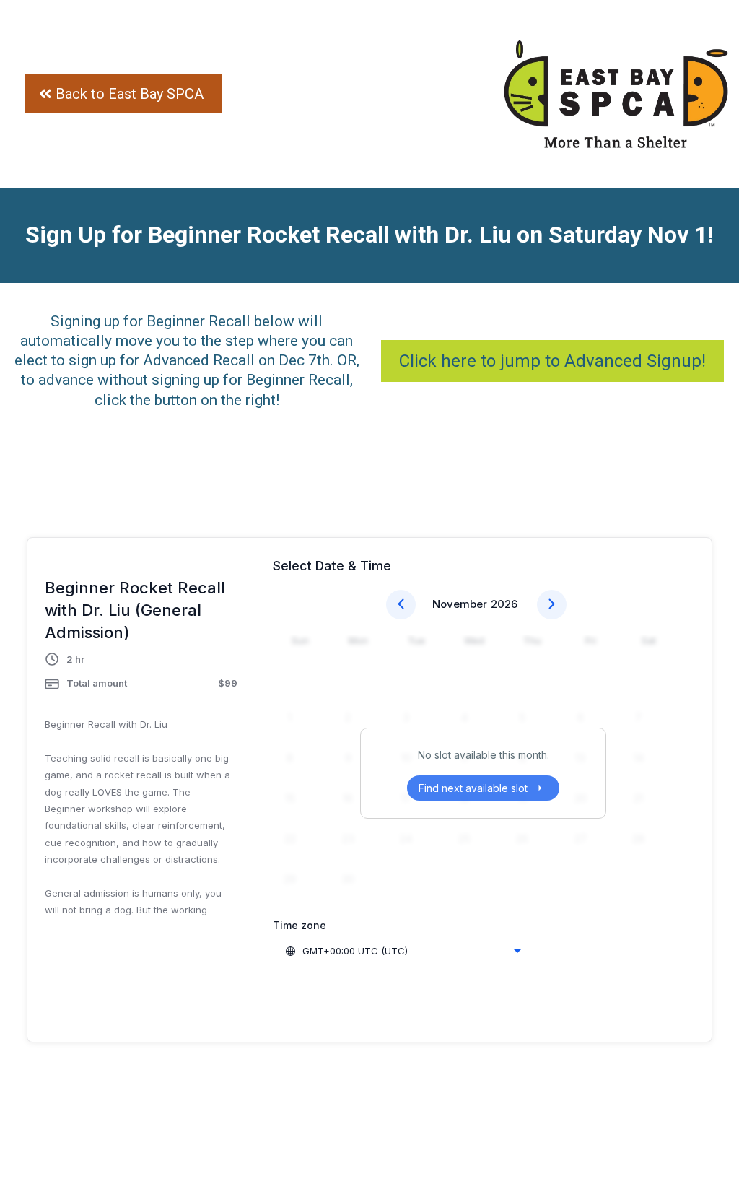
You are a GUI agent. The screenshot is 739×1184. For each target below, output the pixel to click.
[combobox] (403, 950)
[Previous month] (401, 604)
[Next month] (552, 604)
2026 (504, 604)
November (459, 604)
